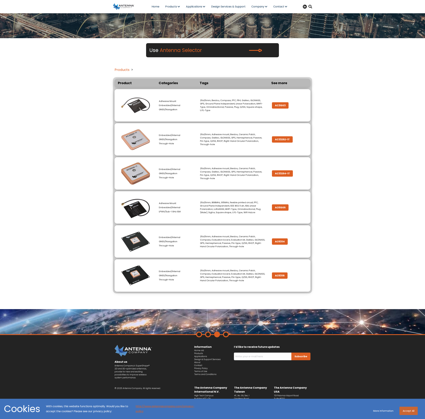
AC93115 (280, 275)
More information (383, 411)
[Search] (310, 6)
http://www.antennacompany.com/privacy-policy (165, 408)
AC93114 (280, 241)
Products (122, 69)
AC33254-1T (282, 173)
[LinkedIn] (305, 7)
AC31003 (280, 105)
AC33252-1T (282, 139)
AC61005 (280, 207)
